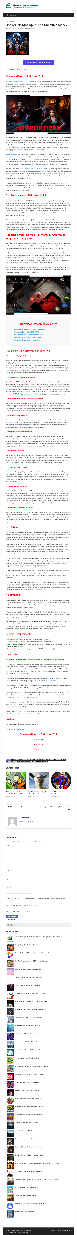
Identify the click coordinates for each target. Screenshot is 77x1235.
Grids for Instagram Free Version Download (29, 1074)
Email (8, 879)
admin (21, 28)
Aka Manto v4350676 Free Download (27, 1090)
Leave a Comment (30, 28)
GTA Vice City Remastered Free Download (28, 1171)
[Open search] (69, 15)
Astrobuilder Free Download (24, 1211)
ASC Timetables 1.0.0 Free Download (27, 1187)
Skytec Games (19, 729)
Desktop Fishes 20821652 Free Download (28, 1042)
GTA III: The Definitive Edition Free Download (30, 993)
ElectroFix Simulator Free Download (26, 1122)
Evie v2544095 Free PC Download (26, 1131)
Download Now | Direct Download (38, 62)
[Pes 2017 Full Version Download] (61, 781)
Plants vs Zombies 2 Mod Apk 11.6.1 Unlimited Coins (15, 793)
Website (9, 888)
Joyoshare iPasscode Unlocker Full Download (30, 1203)
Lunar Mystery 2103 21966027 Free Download (30, 1050)
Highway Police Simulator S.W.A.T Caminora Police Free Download (36, 1179)
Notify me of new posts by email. (18, 911)
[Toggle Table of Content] (24, 69)
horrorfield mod (11, 761)
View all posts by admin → (27, 821)
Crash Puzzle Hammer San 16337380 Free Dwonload (32, 1066)
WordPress (60, 1230)
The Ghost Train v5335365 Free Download (29, 1155)
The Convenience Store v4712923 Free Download (31, 1001)
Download (38, 739)
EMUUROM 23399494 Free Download (27, 985)
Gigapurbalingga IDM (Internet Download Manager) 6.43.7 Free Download (39, 937)
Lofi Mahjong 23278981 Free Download (28, 969)
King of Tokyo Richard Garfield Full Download (29, 1106)
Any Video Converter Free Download (27, 1058)
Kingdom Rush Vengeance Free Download (28, 1114)
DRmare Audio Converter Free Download (28, 977)
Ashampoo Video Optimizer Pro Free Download (30, 1009)
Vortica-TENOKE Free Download (25, 1034)
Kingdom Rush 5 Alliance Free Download (28, 1098)
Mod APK (12, 21)
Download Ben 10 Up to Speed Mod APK (29, 335)
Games (7, 21)
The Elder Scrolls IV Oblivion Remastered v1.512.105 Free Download (37, 1163)
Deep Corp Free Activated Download (27, 1195)
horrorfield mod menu (40, 761)
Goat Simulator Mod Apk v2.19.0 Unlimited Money (37, 793)
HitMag (69, 1230)
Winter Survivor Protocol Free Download (28, 1017)
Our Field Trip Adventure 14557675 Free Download (32, 961)
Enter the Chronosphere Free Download (28, 1082)
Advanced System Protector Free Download (29, 1147)
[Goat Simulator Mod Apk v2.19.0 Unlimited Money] (38, 781)
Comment (10, 845)
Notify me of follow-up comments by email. (22, 905)
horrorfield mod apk (25, 761)
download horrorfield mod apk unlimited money (49, 759)
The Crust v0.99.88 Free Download (26, 1139)
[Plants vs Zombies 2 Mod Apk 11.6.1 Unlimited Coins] (16, 781)
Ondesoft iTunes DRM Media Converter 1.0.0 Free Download (35, 953)
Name (8, 870)
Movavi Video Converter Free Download (28, 1025)
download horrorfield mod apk (22, 759)
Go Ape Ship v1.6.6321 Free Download (27, 945)
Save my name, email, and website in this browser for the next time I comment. (36, 899)
